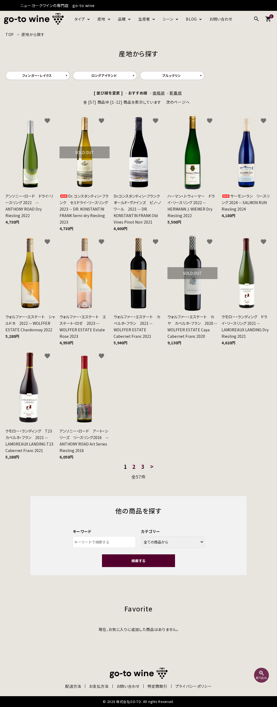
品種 (122, 19)
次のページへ (178, 102)
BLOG (191, 19)
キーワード (82, 531)
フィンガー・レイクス (37, 75)
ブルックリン (171, 75)
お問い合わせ (220, 19)
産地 (101, 19)
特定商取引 (157, 686)
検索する (138, 560)
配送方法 (73, 686)
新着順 (176, 93)
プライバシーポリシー (193, 686)
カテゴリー (150, 531)
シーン (168, 19)
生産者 (144, 19)
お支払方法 (99, 686)
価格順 (158, 93)
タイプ (79, 19)
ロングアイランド (104, 75)
